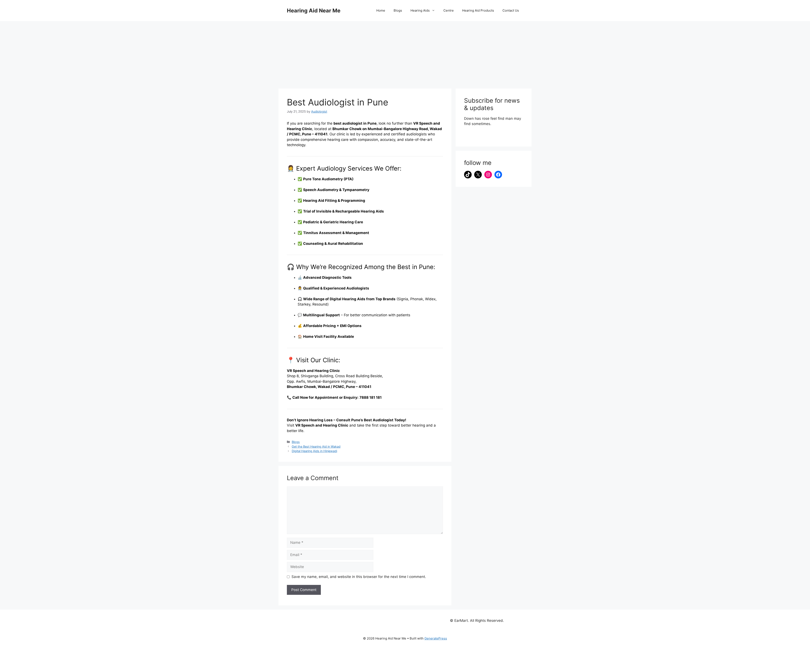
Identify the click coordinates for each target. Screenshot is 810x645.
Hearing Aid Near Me (313, 10)
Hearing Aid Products (478, 10)
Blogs (398, 10)
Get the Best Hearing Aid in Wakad (316, 446)
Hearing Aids (420, 10)
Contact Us (510, 10)
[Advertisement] (405, 52)
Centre (448, 10)
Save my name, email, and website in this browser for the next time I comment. (359, 577)
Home (380, 10)
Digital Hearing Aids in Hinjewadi (314, 451)
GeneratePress (435, 638)
